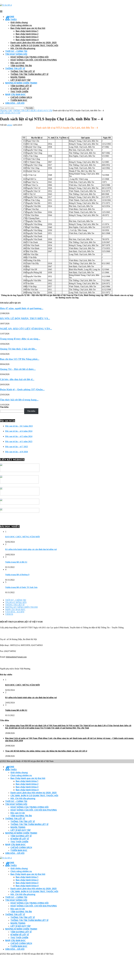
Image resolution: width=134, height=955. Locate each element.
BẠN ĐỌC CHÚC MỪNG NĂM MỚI (22, 537)
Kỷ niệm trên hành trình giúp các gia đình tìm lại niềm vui (31, 549)
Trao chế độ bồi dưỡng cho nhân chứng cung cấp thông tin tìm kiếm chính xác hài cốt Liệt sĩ (46, 751)
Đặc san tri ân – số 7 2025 (16, 446)
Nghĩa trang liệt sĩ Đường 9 (17, 574)
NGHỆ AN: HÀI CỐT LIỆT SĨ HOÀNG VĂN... (26, 328)
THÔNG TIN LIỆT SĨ (15, 68)
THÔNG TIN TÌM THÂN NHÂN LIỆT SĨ (29, 74)
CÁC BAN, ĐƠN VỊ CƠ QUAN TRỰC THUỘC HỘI (34, 45)
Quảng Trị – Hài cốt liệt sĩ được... (18, 369)
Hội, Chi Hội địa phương (22, 48)
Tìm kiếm (4, 407)
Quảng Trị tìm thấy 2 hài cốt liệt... (18, 348)
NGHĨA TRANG (17, 77)
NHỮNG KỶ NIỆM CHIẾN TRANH (21, 607)
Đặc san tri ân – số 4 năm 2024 (18, 431)
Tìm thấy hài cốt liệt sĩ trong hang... (19, 399)
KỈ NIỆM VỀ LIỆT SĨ (19, 88)
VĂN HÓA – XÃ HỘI (14, 103)
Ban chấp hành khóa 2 (27, 33)
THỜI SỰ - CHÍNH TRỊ (15, 600)
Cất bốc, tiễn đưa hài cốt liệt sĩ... (17, 379)
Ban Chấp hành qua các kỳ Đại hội (27, 28)
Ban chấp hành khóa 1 (27, 31)
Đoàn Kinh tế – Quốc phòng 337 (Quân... (22, 389)
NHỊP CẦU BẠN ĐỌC (15, 94)
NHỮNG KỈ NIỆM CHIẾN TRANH (21, 82)
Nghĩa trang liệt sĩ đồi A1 (16, 562)
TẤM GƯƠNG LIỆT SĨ (21, 85)
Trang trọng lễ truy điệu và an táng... (20, 338)
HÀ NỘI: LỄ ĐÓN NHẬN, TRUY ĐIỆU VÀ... (25, 318)
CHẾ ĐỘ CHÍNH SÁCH (21, 97)
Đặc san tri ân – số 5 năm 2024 (18, 436)
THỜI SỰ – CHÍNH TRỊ (16, 51)
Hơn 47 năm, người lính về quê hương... (21, 308)
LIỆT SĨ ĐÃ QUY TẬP (20, 80)
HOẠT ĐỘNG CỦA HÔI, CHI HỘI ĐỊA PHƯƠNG (33, 59)
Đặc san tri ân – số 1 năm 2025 (18, 441)
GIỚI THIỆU (11, 19)
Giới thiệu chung (19, 22)
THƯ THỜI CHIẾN (19, 91)
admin (9, 125)
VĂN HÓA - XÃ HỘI (14, 612)
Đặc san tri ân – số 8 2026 (16, 452)
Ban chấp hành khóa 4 (27, 39)
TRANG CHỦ (6, 110)
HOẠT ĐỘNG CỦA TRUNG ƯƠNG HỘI (29, 57)
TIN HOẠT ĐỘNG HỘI (16, 54)
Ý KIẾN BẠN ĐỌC (18, 100)
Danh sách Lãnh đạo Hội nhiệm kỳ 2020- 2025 (33, 42)
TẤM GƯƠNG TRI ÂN (21, 65)
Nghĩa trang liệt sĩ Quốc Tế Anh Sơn (21, 587)
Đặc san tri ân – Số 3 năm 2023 (19, 426)
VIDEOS (9, 614)
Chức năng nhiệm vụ (21, 25)
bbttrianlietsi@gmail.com (16, 657)
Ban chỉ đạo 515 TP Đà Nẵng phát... (19, 359)
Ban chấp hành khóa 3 (27, 36)
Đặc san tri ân (17, 62)
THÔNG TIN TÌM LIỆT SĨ (22, 71)
